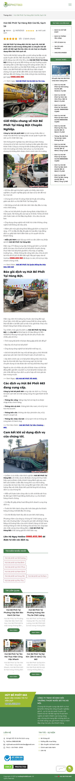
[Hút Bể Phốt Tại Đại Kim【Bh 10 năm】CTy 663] (36, 646)
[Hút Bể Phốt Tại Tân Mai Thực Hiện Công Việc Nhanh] (13, 646)
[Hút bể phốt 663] (13, 4)
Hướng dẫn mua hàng (48, 741)
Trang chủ (8, 15)
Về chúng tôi (45, 738)
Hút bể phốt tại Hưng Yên (15, 576)
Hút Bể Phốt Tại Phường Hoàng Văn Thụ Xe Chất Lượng (36, 612)
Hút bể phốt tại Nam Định (15, 572)
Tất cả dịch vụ (60, 42)
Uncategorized (60, 53)
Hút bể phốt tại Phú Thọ (14, 581)
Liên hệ (43, 750)
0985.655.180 (12, 703)
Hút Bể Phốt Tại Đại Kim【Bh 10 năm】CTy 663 (36, 656)
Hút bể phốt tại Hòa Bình (14, 563)
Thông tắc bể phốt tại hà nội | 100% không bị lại (61, 138)
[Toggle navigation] (70, 4)
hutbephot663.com (24, 776)
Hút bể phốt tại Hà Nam (37, 576)
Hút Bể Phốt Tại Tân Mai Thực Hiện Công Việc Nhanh (13, 656)
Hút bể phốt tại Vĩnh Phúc (15, 567)
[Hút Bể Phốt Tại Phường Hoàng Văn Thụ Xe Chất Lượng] (36, 601)
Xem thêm (13, 630)
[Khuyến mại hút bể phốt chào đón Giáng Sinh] (61, 71)
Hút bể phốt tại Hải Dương (15, 558)
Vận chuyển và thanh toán (50, 744)
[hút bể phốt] (16, 765)
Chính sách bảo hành (48, 747)
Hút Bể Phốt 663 (65, 776)
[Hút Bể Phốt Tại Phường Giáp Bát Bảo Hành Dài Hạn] (13, 601)
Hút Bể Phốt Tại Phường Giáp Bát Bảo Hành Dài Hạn (13, 612)
